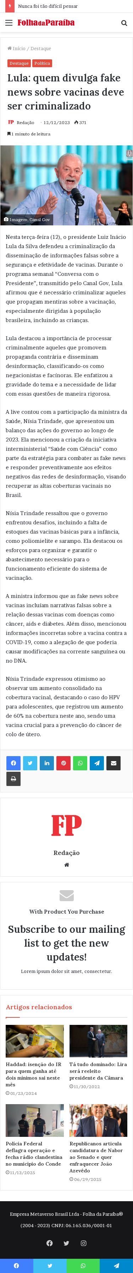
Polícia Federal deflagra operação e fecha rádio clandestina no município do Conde (34, 1153)
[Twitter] (30, 763)
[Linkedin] (47, 763)
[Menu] (8, 25)
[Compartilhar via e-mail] (113, 763)
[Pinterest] (63, 763)
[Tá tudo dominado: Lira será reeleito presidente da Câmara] (99, 1041)
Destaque (41, 48)
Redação (25, 122)
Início (19, 48)
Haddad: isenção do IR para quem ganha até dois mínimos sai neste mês (33, 1074)
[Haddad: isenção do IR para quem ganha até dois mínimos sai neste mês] (35, 1041)
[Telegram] (97, 763)
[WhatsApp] (80, 763)
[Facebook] (13, 763)
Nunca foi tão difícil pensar (48, 6)
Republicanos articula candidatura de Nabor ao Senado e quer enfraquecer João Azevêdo (96, 1157)
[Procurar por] (124, 25)
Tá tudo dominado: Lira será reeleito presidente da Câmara (98, 1071)
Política (42, 63)
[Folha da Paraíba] (46, 22)
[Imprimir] (13, 779)
